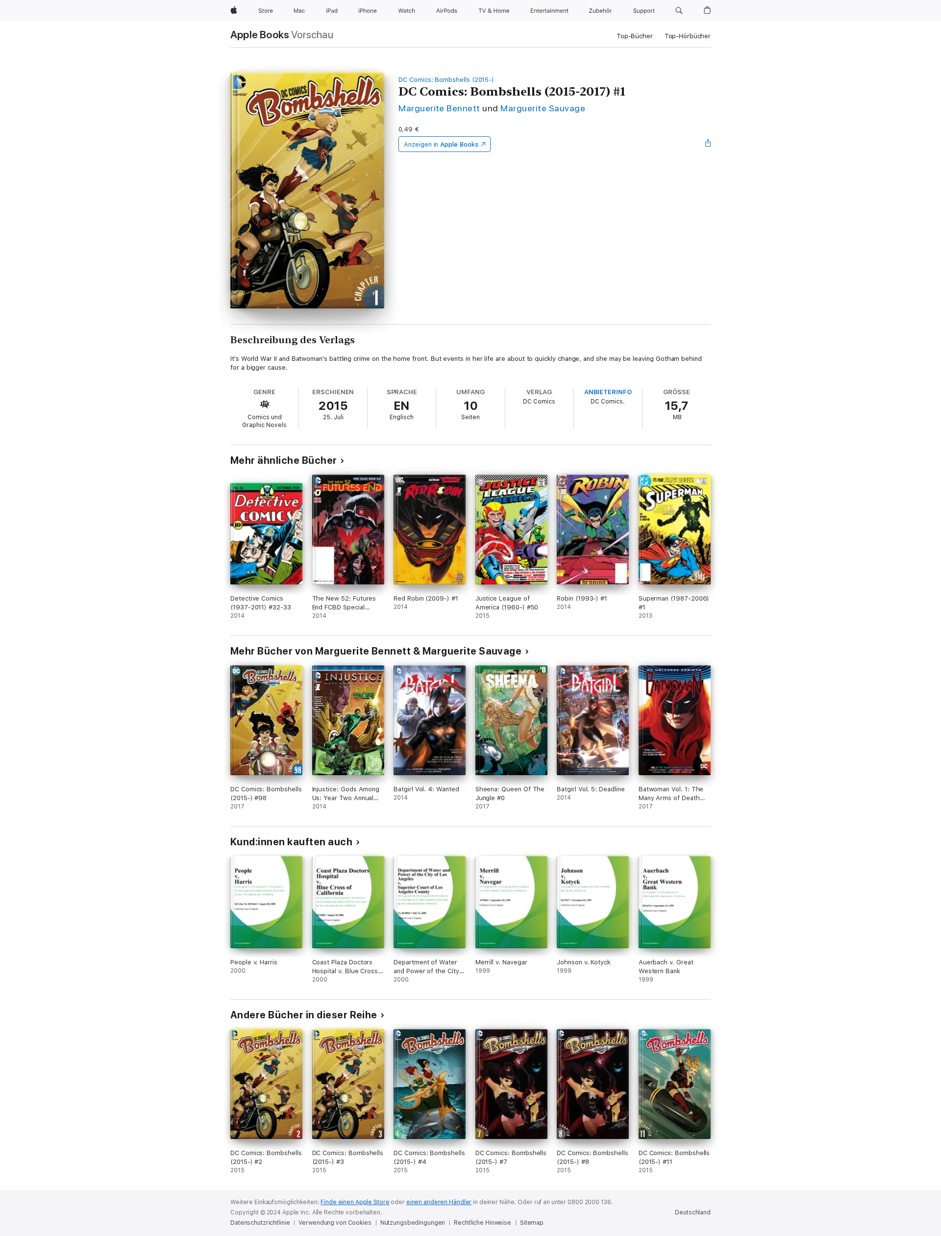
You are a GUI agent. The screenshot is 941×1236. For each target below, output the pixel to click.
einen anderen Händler (438, 1202)
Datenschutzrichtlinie (260, 1222)
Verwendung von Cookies (334, 1222)
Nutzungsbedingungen (413, 1222)
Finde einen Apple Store (355, 1202)
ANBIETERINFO (608, 392)
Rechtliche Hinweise (482, 1222)
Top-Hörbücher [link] (688, 36)
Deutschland (693, 1212)
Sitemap (532, 1222)
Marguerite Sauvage (542, 108)
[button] (679, 11)
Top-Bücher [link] (635, 36)
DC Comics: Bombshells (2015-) (446, 79)
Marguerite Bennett (439, 108)
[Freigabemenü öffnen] (708, 144)
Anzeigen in (441, 144)
